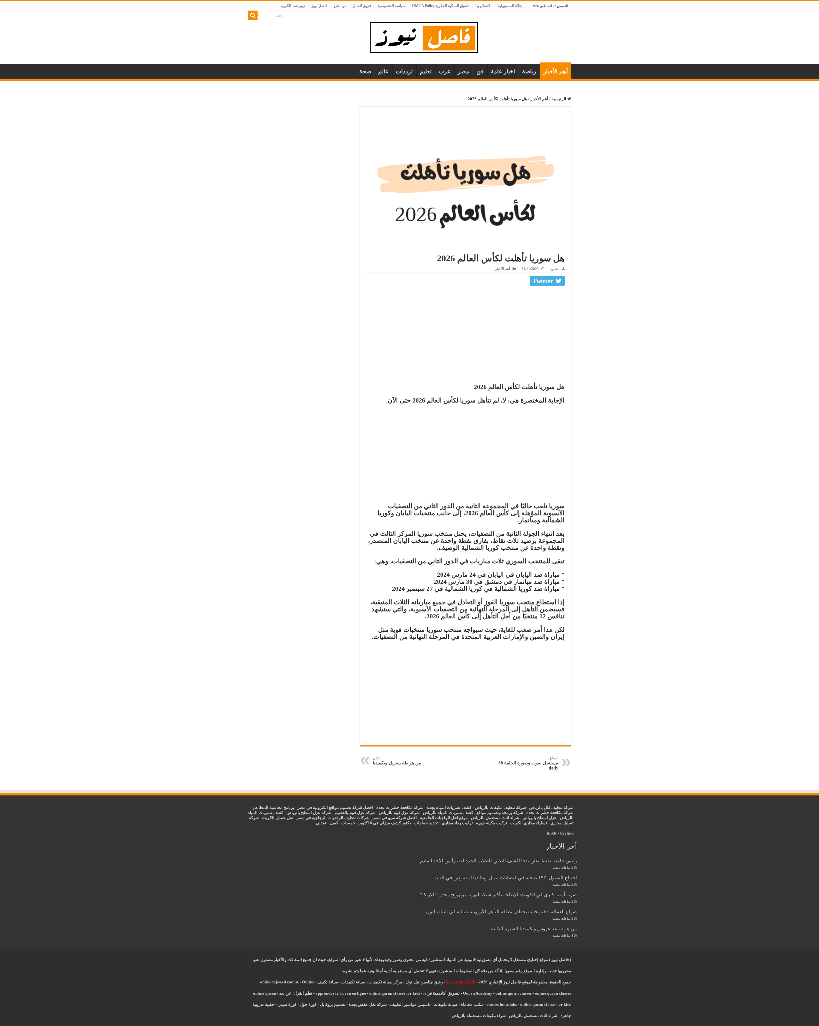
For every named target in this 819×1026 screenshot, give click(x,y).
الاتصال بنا (483, 6)
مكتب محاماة (472, 1004)
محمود (555, 269)
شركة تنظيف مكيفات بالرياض (500, 807)
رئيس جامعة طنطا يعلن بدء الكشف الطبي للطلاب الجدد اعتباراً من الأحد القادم (498, 860)
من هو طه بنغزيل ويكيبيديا (397, 760)
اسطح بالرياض (535, 817)
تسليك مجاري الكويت (528, 822)
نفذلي (321, 822)
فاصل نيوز (319, 6)
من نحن (340, 6)
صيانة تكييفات (353, 982)
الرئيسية (559, 98)
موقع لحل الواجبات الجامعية (444, 817)
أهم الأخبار (555, 71)
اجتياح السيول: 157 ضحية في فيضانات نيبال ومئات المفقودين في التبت (505, 877)
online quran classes (514, 993)
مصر (463, 71)
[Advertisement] (465, 336)
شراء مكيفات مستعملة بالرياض (479, 1015)
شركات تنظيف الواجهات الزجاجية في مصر (333, 817)
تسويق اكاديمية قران (441, 993)
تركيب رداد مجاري (457, 822)
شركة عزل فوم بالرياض (399, 812)
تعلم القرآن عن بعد (295, 993)
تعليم (426, 71)
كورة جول (308, 1004)
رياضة (529, 71)
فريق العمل (362, 6)
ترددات (404, 71)
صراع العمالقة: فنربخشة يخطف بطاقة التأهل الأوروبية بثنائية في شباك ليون (501, 911)
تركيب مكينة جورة (491, 822)
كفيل (334, 822)
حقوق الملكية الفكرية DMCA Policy (440, 6)
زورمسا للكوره (293, 6)
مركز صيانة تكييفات (385, 982)
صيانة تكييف (327, 982)
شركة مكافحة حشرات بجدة (550, 812)
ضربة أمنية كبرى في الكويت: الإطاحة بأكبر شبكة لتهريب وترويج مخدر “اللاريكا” (498, 894)
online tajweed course (279, 982)
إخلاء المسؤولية (510, 6)
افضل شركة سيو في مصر (395, 817)
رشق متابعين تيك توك (424, 982)
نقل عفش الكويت (277, 817)
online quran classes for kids (394, 993)
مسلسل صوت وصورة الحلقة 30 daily (528, 763)
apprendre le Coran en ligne (340, 993)
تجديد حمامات (426, 822)
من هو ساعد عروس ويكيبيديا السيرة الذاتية (534, 928)
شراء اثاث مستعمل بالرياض (495, 817)
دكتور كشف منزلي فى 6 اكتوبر (385, 822)
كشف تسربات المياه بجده (449, 807)
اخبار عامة (503, 71)
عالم (383, 71)
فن (480, 71)
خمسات (348, 822)
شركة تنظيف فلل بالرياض (551, 807)
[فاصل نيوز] (427, 36)
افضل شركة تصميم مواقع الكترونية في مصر (335, 807)
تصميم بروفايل (333, 1004)
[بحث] (253, 15)
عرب (445, 71)
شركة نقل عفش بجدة (368, 1004)
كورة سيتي (287, 1004)
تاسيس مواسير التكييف (410, 1004)
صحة (365, 71)
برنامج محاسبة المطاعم (273, 807)
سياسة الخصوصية (392, 6)
